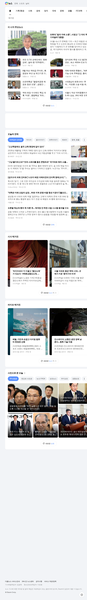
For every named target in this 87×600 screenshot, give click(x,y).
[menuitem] (10, 11)
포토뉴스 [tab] (53, 379)
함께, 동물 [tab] (75, 140)
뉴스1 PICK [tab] (41, 379)
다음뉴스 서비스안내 (12, 581)
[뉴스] (10, 3)
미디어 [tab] (28, 140)
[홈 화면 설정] (81, 594)
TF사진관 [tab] (13, 379)
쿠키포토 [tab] (64, 379)
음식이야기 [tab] (40, 140)
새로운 (49, 106)
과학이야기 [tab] (53, 140)
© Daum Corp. (10, 592)
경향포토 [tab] (75, 379)
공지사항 (39, 581)
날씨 (27, 3)
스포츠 (21, 3)
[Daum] (6, 3)
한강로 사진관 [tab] (26, 379)
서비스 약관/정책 (50, 581)
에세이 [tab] (64, 140)
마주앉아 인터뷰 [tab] (16, 140)
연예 (16, 3)
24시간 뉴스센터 (28, 581)
